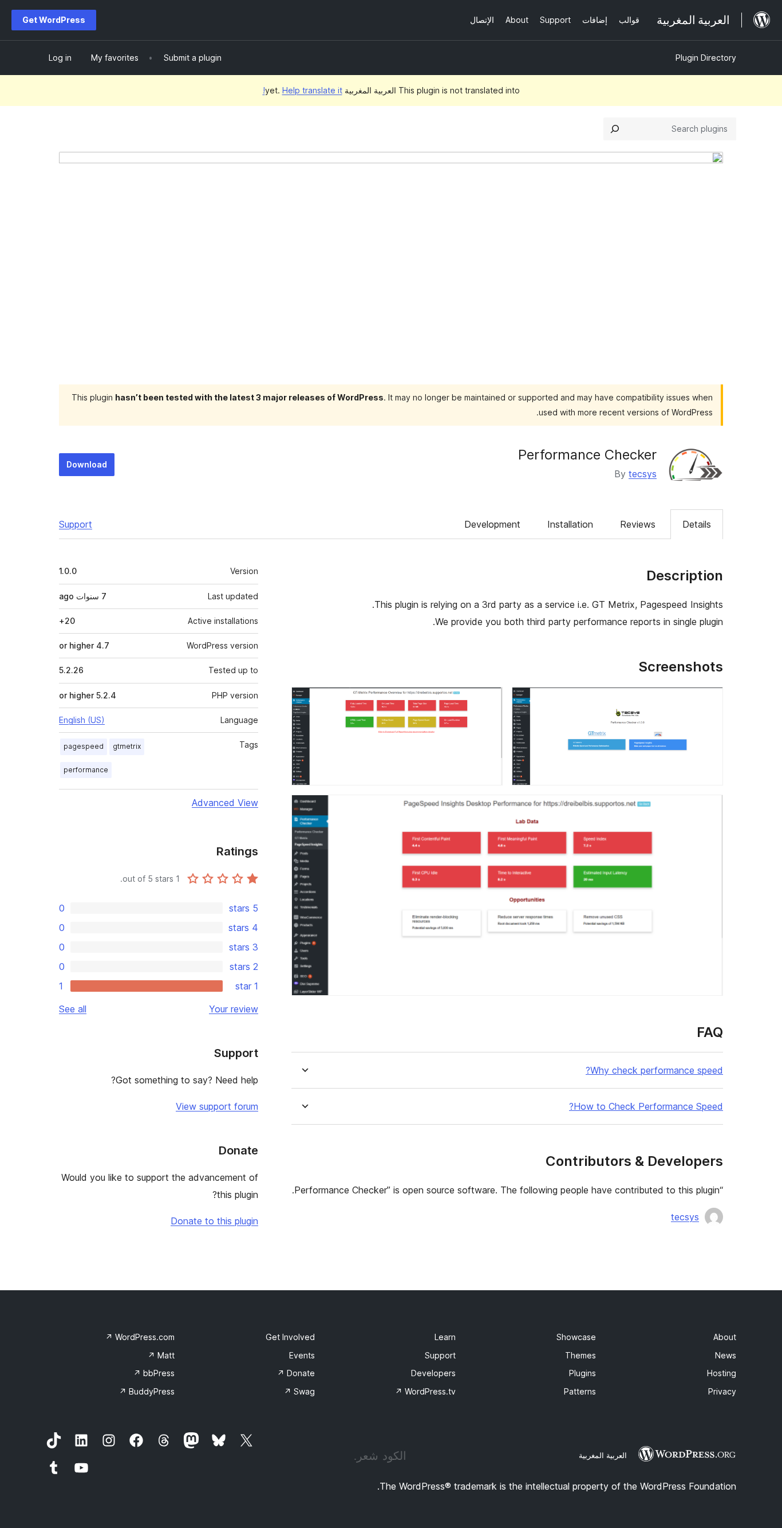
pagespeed (84, 746)
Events (302, 1355)
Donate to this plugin (214, 1221)
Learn (445, 1337)
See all (72, 1009)
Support (75, 524)
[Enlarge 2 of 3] (487, 702)
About (724, 1337)
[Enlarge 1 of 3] (707, 702)
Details (696, 524)
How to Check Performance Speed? (646, 1106)
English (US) (82, 720)
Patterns (580, 1391)
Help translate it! (302, 90)
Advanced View (225, 802)
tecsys (643, 474)
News (725, 1355)
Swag (299, 1391)
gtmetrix (127, 746)
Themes (580, 1355)
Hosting (721, 1373)
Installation (570, 524)
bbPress (154, 1373)
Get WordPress (53, 20)
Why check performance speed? (654, 1070)
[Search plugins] (614, 128)
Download (86, 464)
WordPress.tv (425, 1391)
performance (86, 769)
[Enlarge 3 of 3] (707, 810)
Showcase (576, 1337)
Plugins (582, 1373)
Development (492, 524)
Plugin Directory (706, 57)
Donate (296, 1373)
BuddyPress (147, 1391)
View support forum (217, 1106)
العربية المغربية (603, 1455)
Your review (233, 1009)
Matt (161, 1355)
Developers (433, 1373)
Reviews (637, 524)
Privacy (722, 1391)
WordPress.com (140, 1337)
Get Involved (290, 1337)
